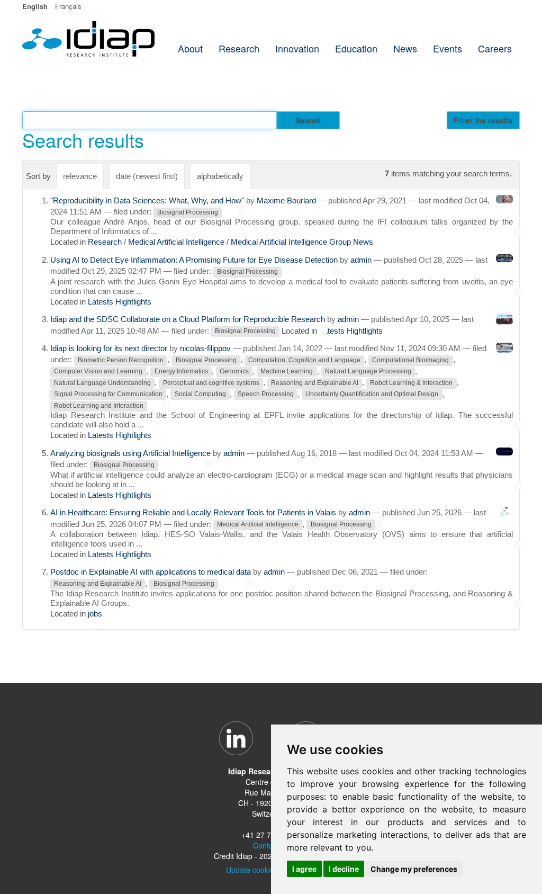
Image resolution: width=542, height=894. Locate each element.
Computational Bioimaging (410, 360)
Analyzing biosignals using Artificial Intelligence (130, 453)
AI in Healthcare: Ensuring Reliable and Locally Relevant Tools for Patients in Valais (193, 512)
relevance (80, 176)
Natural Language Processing (368, 372)
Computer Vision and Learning (98, 372)
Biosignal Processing (187, 212)
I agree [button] (304, 868)
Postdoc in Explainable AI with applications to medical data (150, 571)
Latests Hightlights (119, 301)
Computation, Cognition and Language (304, 360)
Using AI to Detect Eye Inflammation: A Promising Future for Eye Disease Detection (194, 259)
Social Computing (200, 394)
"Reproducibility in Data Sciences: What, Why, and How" (147, 200)
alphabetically (220, 176)
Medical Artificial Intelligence (176, 241)
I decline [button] (344, 868)
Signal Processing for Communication (108, 394)
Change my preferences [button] (414, 868)
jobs (95, 613)
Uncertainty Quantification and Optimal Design (371, 394)
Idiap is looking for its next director (108, 348)
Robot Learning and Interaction (98, 405)
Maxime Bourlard (286, 200)
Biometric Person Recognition (121, 360)
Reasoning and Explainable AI (314, 383)
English (35, 6)
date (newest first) (147, 176)
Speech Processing (266, 394)
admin (361, 259)
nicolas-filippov (205, 348)
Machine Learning (286, 372)
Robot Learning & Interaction (411, 383)
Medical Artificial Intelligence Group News (302, 241)
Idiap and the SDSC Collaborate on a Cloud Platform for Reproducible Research (187, 319)
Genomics (234, 372)
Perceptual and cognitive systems (211, 383)
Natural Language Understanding (102, 383)
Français (68, 6)
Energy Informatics (181, 372)
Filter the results (483, 120)
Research (105, 241)
